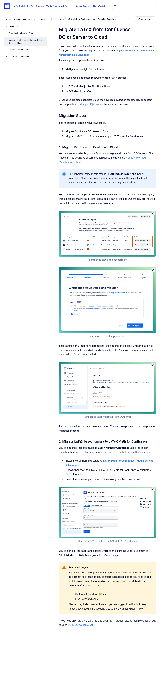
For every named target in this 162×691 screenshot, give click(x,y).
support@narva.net (93, 104)
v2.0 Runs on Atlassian (19, 56)
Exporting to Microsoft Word (21, 33)
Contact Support (82, 6)
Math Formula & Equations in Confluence (27, 19)
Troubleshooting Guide (19, 50)
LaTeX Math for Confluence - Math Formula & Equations (42, 6)
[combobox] (134, 6)
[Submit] (115, 6)
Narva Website (99, 6)
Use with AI (145, 19)
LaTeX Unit (13, 26)
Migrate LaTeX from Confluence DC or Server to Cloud (25, 41)
